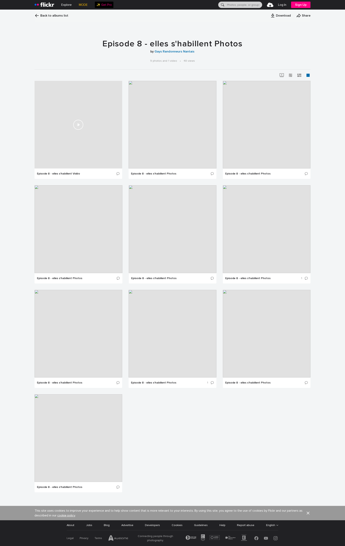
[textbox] (244, 5)
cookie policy (66, 515)
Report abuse (245, 525)
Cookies (177, 525)
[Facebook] (256, 538)
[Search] (222, 5)
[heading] (44, 5)
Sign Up (300, 5)
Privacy (84, 538)
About (70, 525)
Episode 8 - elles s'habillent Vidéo (58, 173)
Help (222, 525)
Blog (107, 525)
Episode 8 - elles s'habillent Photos (153, 173)
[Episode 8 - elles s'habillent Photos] (172, 124)
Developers (152, 525)
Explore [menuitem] (66, 5)
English (270, 525)
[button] (281, 15)
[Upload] (270, 5)
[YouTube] (266, 538)
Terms (98, 538)
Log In (282, 5)
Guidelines (201, 525)
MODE (83, 5)
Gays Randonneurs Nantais (174, 52)
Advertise (127, 525)
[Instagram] (275, 538)
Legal (70, 538)
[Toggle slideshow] (281, 75)
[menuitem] (104, 5)
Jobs (89, 525)
